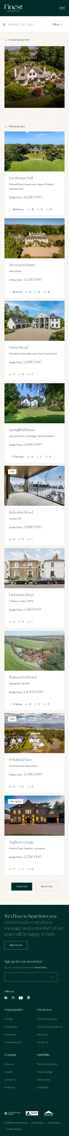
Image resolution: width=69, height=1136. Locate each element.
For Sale (8, 1019)
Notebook (9, 1087)
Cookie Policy (54, 1123)
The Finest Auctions (47, 1019)
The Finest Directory (47, 1064)
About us (8, 1064)
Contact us (10, 1080)
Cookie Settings (14, 1129)
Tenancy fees (43, 1080)
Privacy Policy (37, 1123)
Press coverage (44, 1072)
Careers (8, 1072)
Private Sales (10, 1027)
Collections (10, 1034)
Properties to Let (12, 1042)
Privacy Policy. (40, 967)
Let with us (42, 1042)
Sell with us (42, 1034)
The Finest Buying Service (50, 1027)
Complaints (42, 1087)
